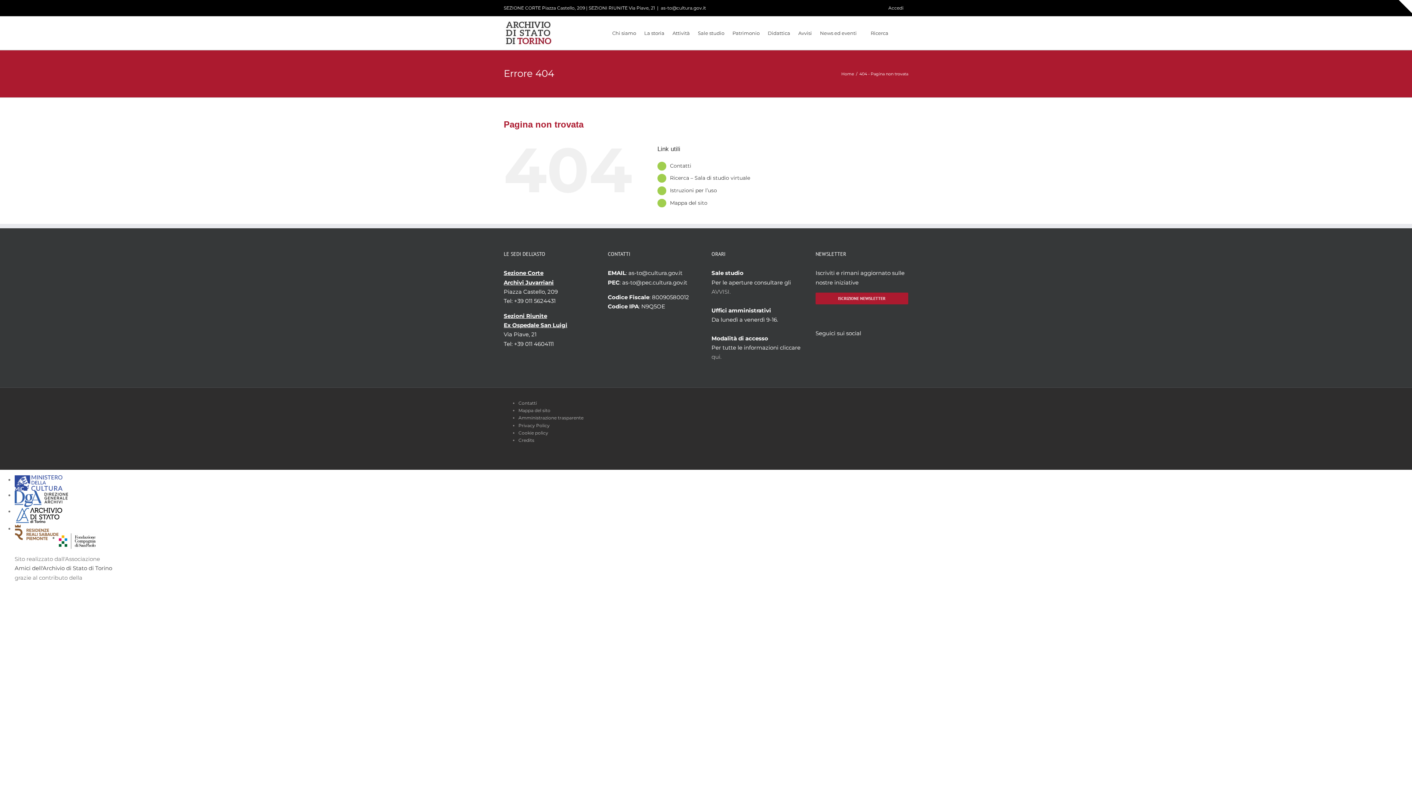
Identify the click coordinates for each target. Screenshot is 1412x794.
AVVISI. (721, 291)
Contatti (680, 165)
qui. (716, 356)
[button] (898, 33)
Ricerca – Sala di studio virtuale (710, 178)
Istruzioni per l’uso (693, 190)
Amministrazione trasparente (551, 418)
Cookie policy (533, 433)
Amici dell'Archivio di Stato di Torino (63, 568)
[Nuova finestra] (77, 537)
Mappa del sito (688, 203)
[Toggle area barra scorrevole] (1405, 6)
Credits (526, 440)
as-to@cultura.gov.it (683, 8)
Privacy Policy (534, 425)
